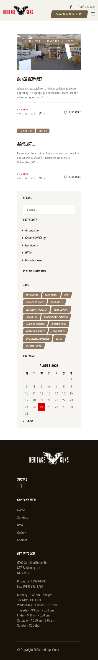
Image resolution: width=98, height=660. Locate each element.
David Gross (56, 302)
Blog (20, 525)
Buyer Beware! (29, 79)
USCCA (59, 338)
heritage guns (58, 324)
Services (22, 518)
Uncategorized (34, 260)
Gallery (21, 533)
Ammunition (32, 41)
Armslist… (26, 143)
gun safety (32, 316)
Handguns (52, 41)
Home (21, 510)
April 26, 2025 (26, 178)
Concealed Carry (35, 238)
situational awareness (37, 338)
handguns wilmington (56, 316)
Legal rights (58, 331)
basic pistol (51, 295)
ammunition (32, 295)
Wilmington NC (34, 345)
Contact (22, 540)
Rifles (69, 41)
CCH (66, 295)
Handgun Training (35, 324)
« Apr (29, 421)
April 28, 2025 (26, 113)
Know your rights (35, 331)
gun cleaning (61, 309)
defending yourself (36, 309)
